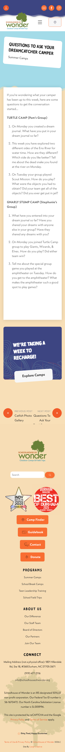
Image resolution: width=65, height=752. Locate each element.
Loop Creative (36, 746)
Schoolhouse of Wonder (43, 742)
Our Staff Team (32, 623)
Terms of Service (38, 719)
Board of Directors (32, 629)
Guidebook (35, 532)
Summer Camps (18, 57)
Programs (32, 570)
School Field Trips (32, 597)
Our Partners (32, 636)
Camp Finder (35, 520)
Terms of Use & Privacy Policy (17, 742)
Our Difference (32, 616)
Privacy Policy (18, 719)
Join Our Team (33, 643)
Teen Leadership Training (32, 590)
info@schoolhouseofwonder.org (32, 680)
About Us (32, 609)
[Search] (49, 475)
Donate (36, 557)
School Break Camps (33, 584)
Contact (35, 544)
